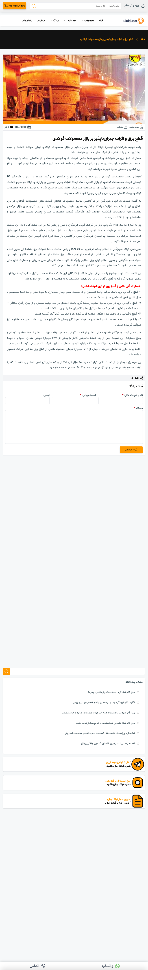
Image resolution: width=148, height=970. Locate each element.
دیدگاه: (138, 408)
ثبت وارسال (131, 450)
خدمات (72, 20)
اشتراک (135, 378)
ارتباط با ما (27, 20)
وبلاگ (56, 20)
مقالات (120, 127)
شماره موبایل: (88, 395)
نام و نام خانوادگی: (132, 395)
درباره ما (41, 20)
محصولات (89, 20)
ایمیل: (46, 395)
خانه (101, 20)
